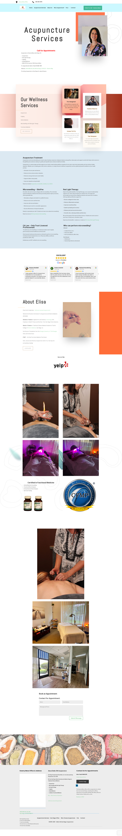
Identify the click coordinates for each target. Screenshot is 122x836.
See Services (26, 131)
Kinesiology (49, 319)
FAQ (67, 7)
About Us (49, 7)
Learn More (28, 348)
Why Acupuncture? (59, 7)
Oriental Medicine (32, 328)
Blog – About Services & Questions (55, 795)
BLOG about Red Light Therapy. (92, 220)
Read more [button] (28, 280)
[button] (24, 274)
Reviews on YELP (80, 796)
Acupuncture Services (40, 7)
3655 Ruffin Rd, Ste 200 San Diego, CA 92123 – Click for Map (39, 68)
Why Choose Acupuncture (68, 818)
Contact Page (82, 781)
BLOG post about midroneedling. (38, 213)
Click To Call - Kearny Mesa (93, 8)
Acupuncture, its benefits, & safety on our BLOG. (42, 183)
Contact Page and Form (81, 777)
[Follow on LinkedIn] (77, 785)
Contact (73, 7)
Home (30, 7)
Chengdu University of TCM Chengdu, (48, 331)
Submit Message (76, 718)
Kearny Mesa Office (23, 1)
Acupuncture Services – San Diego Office (48, 818)
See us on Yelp (61, 357)
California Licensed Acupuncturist (42, 310)
